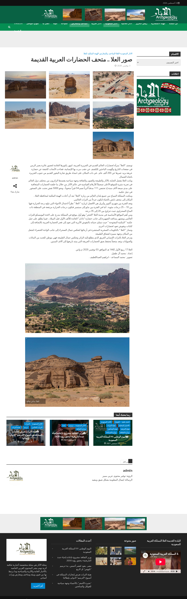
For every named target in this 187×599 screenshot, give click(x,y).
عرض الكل (126, 462)
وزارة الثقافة (124, 432)
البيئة (55, 23)
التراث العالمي (37, 427)
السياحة (64, 23)
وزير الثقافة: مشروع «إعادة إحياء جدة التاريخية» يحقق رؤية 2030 (68, 435)
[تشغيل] (177, 571)
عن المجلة (173, 23)
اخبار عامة (125, 422)
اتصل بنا (46, 23)
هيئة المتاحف (112, 429)
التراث (27, 424)
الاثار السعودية (111, 23)
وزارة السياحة (111, 432)
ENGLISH (18, 23)
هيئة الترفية (125, 429)
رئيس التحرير (141, 23)
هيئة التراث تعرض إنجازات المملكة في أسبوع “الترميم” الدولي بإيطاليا (25, 435)
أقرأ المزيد (38, 585)
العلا (118, 53)
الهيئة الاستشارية (158, 23)
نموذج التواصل (32, 23)
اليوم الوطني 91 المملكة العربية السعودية (111, 438)
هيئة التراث (111, 425)
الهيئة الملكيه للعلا (91, 53)
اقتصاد (117, 422)
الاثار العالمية (126, 23)
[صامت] (149, 571)
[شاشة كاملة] (144, 571)
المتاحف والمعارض (79, 23)
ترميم (71, 425)
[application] (160, 561)
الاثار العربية (96, 23)
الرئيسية (17, 30)
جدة (64, 425)
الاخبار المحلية (124, 425)
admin (15, 178)
